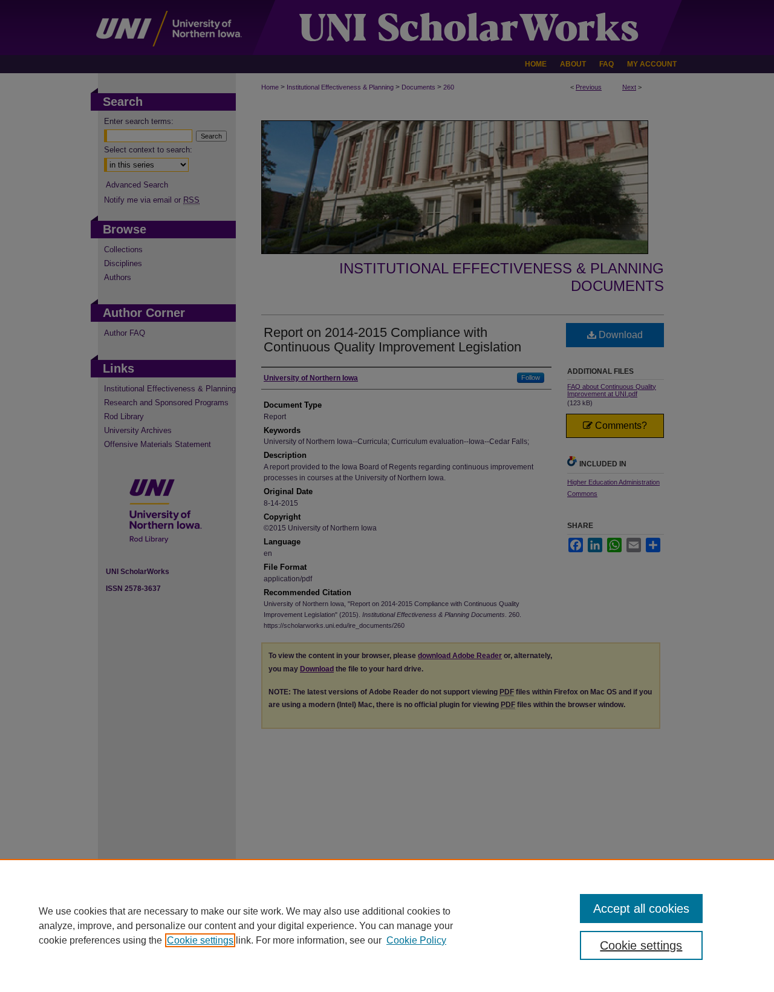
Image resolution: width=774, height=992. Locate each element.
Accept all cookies (641, 908)
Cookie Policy (416, 940)
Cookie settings (200, 940)
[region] (387, 925)
